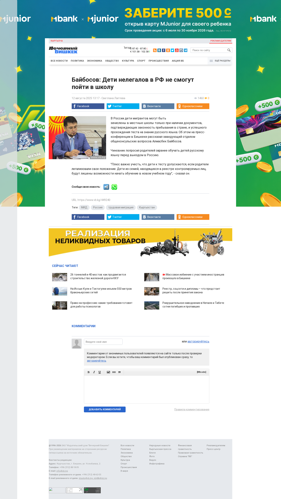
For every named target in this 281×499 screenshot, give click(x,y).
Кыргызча (57, 41)
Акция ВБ (178, 61)
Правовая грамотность (190, 453)
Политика (77, 61)
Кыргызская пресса (160, 449)
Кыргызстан (147, 207)
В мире (124, 471)
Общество (112, 61)
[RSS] (155, 50)
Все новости (59, 61)
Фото (152, 456)
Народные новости (159, 445)
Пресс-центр (213, 449)
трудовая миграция (120, 207)
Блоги (152, 453)
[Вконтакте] (159, 50)
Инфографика (156, 463)
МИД (84, 207)
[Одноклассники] (168, 50)
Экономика (94, 61)
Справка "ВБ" (185, 456)
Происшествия (159, 61)
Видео (152, 460)
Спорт (141, 61)
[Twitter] (172, 50)
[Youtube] (177, 50)
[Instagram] (181, 50)
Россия (97, 207)
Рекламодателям (220, 41)
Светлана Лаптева (113, 98)
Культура (128, 61)
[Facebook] (163, 50)
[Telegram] (185, 50)
